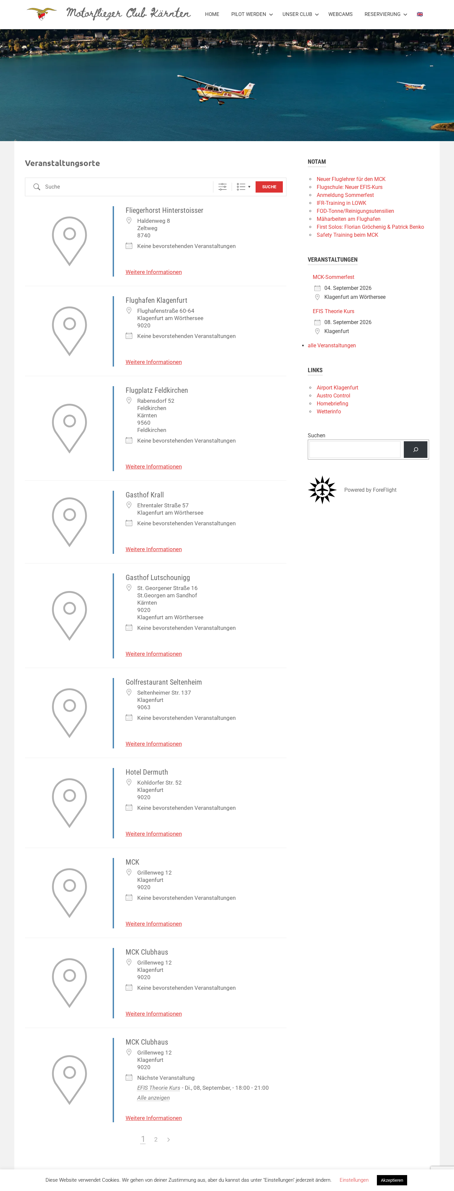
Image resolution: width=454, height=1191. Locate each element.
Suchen (316, 435)
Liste (241, 187)
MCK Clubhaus (147, 952)
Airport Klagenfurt (337, 387)
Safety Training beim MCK (347, 235)
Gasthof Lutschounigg (158, 577)
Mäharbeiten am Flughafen (349, 219)
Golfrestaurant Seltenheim (164, 682)
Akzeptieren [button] (392, 1180)
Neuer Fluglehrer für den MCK (351, 179)
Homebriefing (332, 403)
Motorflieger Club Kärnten (128, 12)
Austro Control (333, 395)
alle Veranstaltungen (332, 345)
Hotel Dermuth (147, 772)
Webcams (340, 14)
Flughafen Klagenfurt (156, 300)
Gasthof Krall (145, 495)
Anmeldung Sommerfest (345, 195)
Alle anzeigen (153, 1097)
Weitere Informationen (154, 272)
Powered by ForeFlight (370, 490)
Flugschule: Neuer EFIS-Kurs (350, 187)
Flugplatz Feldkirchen (157, 390)
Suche (269, 186)
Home (212, 14)
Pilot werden (248, 14)
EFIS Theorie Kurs (158, 1087)
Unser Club (297, 14)
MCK (132, 862)
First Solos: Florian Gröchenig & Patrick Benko (370, 227)
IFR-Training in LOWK (341, 203)
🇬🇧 (420, 14)
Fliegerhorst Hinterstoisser (164, 210)
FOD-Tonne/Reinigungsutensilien (355, 211)
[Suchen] (415, 449)
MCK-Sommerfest (333, 277)
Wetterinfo (329, 411)
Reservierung (382, 14)
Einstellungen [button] (354, 1180)
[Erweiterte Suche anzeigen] (222, 187)
